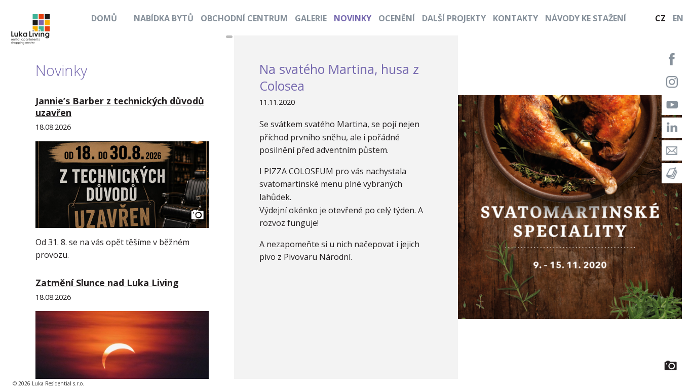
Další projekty (454, 18)
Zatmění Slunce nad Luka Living (107, 283)
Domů (104, 18)
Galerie (311, 18)
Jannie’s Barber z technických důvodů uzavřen (119, 107)
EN (678, 18)
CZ (660, 18)
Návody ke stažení (585, 18)
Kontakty (515, 18)
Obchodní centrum (244, 18)
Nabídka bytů (164, 18)
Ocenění (396, 18)
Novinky (352, 18)
